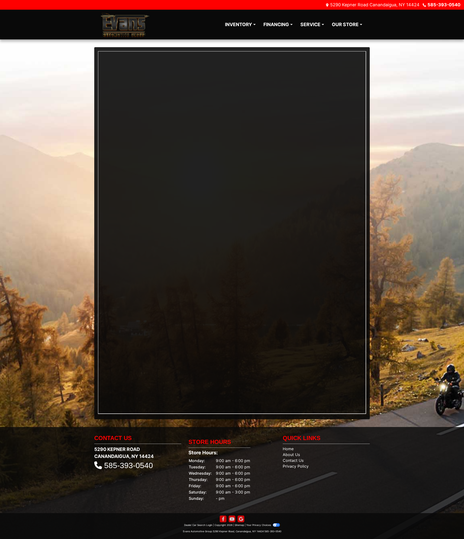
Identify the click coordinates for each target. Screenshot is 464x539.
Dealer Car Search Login (198, 525)
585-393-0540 (444, 4)
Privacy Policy (296, 466)
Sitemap (239, 525)
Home (288, 448)
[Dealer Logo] (125, 24)
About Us (291, 454)
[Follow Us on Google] (241, 519)
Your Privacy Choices (259, 525)
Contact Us (293, 460)
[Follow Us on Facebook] (223, 519)
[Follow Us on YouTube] (232, 519)
